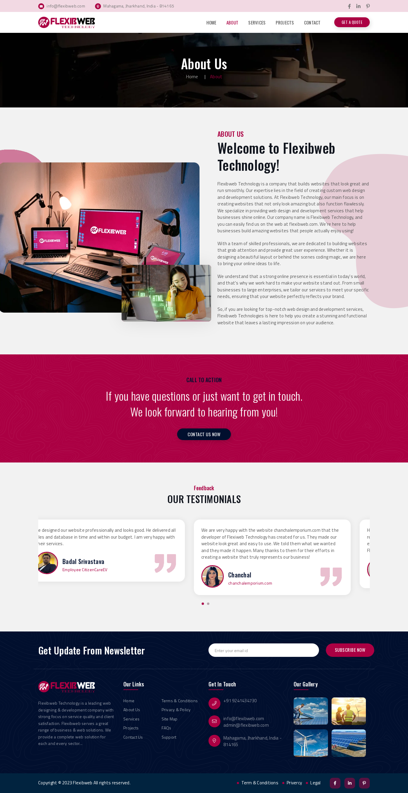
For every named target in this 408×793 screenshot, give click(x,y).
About (232, 22)
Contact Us (133, 737)
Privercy (294, 782)
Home (211, 22)
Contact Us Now (204, 434)
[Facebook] (349, 6)
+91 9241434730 (240, 700)
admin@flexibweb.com (246, 725)
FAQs (166, 728)
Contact (312, 22)
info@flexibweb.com (243, 718)
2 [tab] (208, 604)
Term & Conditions (259, 782)
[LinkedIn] (358, 6)
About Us (131, 709)
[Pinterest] (368, 6)
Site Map (170, 719)
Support (169, 737)
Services (257, 22)
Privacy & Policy (176, 709)
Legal (315, 782)
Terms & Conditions (180, 700)
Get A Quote (352, 22)
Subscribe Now (350, 649)
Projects (285, 22)
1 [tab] (203, 604)
